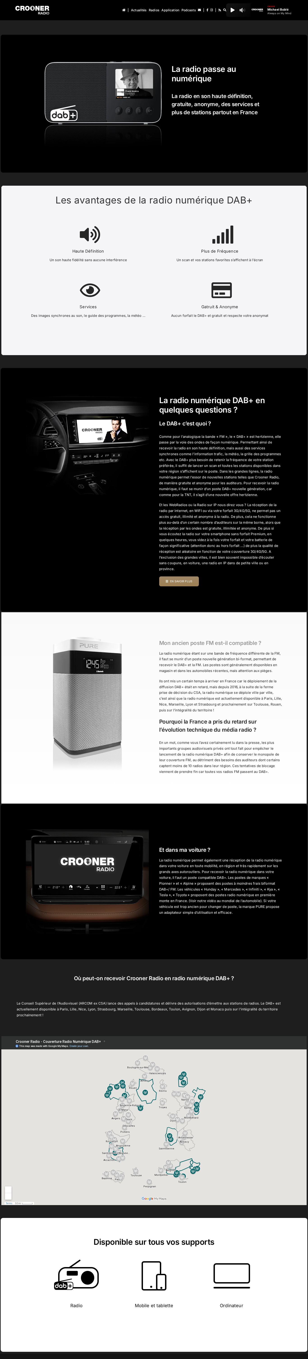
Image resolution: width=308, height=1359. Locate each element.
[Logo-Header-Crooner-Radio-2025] (32, 7)
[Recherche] (224, 10)
